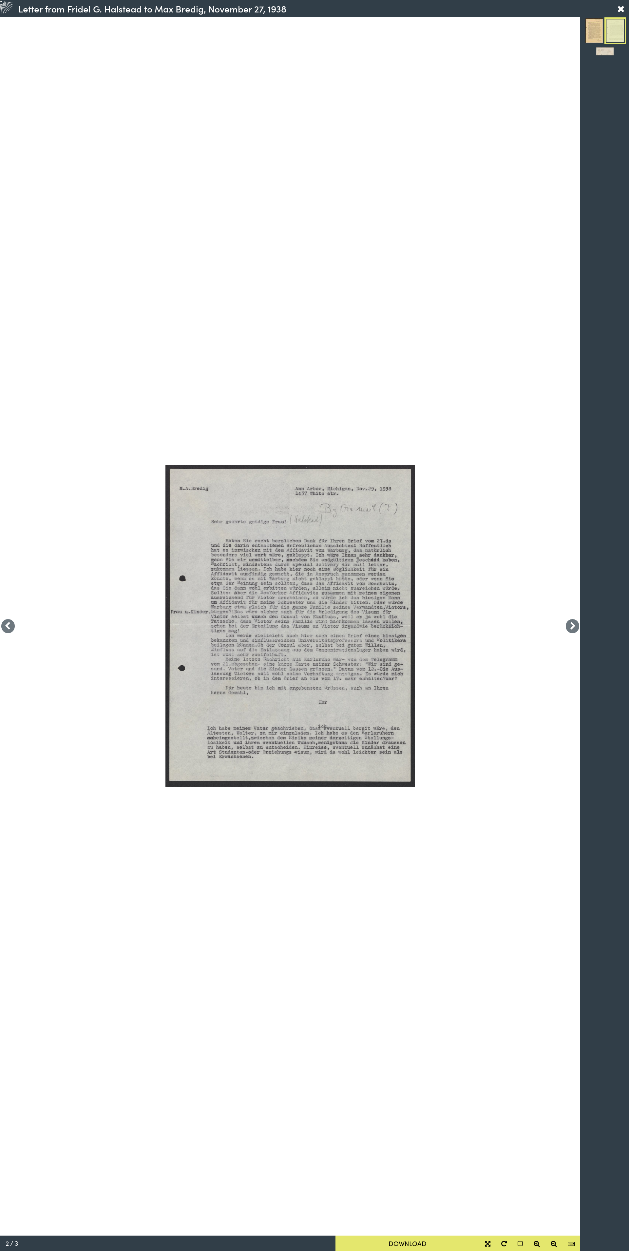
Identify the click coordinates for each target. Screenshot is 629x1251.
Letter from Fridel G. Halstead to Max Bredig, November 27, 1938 (152, 8)
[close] (620, 8)
